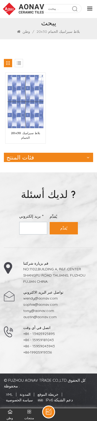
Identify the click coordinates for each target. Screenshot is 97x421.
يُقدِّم (63, 228)
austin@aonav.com (40, 317)
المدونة (25, 394)
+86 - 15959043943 (39, 346)
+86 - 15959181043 (38, 340)
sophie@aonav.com (40, 304)
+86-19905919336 (37, 352)
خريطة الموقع (48, 394)
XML (9, 394)
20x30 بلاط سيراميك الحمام (25, 135)
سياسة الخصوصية (19, 400)
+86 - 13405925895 (39, 333)
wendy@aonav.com (40, 298)
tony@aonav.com (38, 310)
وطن (26, 31)
